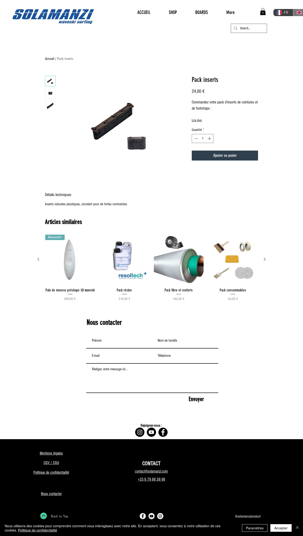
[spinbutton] (203, 138)
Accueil (49, 59)
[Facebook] (163, 432)
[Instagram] (139, 432)
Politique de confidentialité (37, 530)
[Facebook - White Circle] (143, 516)
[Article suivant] (264, 259)
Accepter (281, 528)
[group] (151, 270)
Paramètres (254, 528)
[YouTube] (151, 432)
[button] (263, 11)
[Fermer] (297, 528)
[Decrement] (195, 138)
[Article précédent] (38, 259)
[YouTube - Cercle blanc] (151, 516)
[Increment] (210, 138)
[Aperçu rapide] (124, 259)
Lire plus (197, 120)
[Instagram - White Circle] (160, 516)
